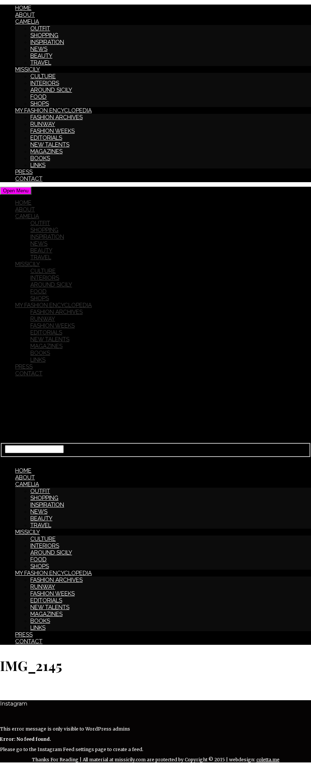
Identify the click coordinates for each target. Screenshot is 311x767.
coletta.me (268, 759)
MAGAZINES (46, 151)
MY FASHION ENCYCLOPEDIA (53, 110)
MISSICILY (27, 69)
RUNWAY (42, 124)
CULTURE (43, 76)
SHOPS (39, 103)
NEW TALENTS (49, 144)
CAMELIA (27, 21)
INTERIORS (44, 83)
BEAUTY (41, 55)
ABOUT (25, 14)
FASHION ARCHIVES (56, 117)
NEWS (38, 49)
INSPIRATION (47, 42)
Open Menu (15, 191)
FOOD (38, 96)
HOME (23, 8)
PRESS (24, 172)
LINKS (38, 165)
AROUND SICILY (51, 90)
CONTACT (28, 178)
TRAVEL (40, 62)
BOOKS (40, 158)
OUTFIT (40, 28)
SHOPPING (44, 35)
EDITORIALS (46, 137)
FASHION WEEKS (52, 131)
